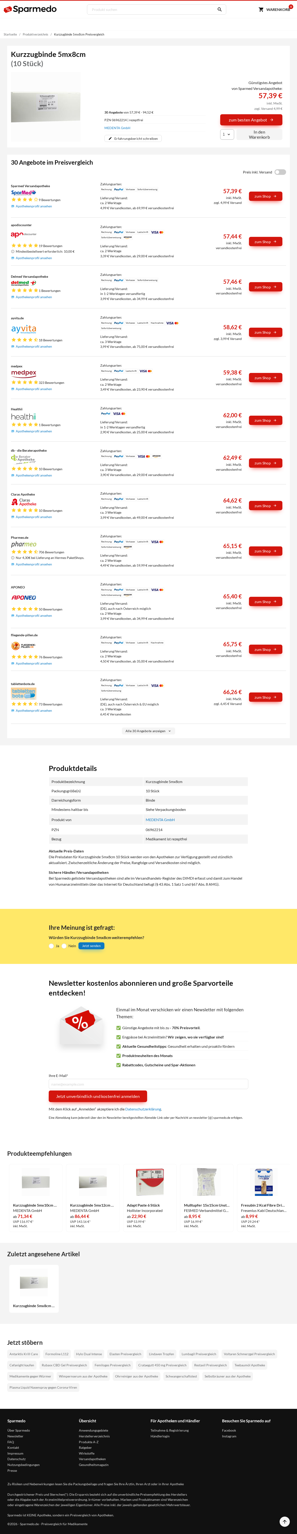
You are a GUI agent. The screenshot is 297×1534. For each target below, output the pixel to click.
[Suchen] (219, 9)
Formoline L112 (56, 1354)
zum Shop (263, 196)
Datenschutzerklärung (143, 1109)
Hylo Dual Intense (89, 1354)
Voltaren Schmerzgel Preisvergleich (249, 1354)
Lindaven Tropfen (161, 1354)
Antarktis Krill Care (24, 1354)
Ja (57, 945)
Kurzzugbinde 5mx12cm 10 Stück (93, 1205)
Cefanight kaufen (22, 1365)
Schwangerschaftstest (181, 1376)
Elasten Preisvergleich (125, 1354)
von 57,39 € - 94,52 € (128, 112)
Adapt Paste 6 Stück (143, 1205)
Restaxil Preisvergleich (210, 1365)
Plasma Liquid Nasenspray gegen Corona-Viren (43, 1387)
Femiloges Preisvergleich (113, 1365)
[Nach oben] (284, 1521)
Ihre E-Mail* (58, 1076)
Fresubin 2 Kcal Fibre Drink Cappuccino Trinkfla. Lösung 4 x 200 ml (264, 1205)
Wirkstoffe (86, 1453)
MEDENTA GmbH (117, 128)
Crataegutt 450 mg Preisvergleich (162, 1365)
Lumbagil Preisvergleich (199, 1354)
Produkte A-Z (89, 1442)
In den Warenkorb (259, 134)
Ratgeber (85, 1447)
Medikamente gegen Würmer (30, 1376)
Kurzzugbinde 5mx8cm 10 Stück (34, 1306)
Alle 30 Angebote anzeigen (146, 731)
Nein (72, 945)
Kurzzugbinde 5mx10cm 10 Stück (36, 1205)
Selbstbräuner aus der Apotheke (228, 1376)
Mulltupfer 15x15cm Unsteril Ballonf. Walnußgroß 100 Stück (207, 1205)
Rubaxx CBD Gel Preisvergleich (64, 1365)
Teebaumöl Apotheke (250, 1365)
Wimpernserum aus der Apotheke (83, 1376)
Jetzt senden (91, 946)
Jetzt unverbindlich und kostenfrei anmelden (98, 1096)
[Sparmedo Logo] (30, 9)
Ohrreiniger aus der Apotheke (136, 1376)
